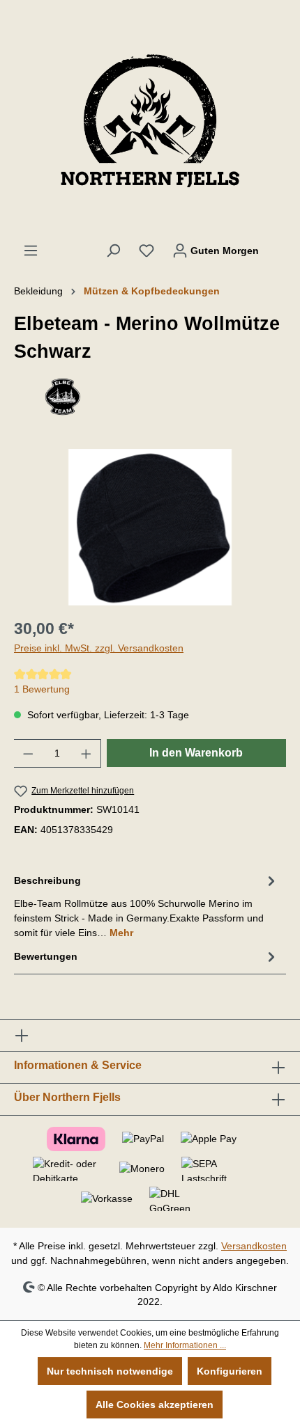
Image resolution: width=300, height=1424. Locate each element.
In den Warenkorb (196, 753)
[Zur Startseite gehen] (150, 121)
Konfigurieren (229, 1371)
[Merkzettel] (146, 250)
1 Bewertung (42, 689)
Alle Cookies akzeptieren (154, 1404)
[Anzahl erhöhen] (86, 753)
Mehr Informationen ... (185, 1345)
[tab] (146, 906)
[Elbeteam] (150, 396)
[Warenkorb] (277, 244)
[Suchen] (113, 250)
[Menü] (30, 250)
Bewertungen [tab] (45, 956)
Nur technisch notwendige (110, 1371)
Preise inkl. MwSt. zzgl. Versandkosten (98, 648)
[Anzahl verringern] (28, 753)
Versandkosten (254, 1245)
